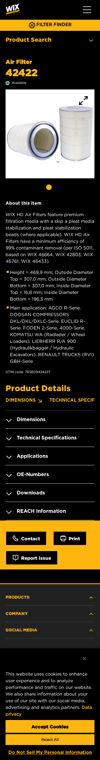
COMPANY (17, 613)
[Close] (84, 658)
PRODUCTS (17, 596)
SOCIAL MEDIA (21, 629)
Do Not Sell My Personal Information (50, 752)
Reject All (49, 739)
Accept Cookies (50, 726)
